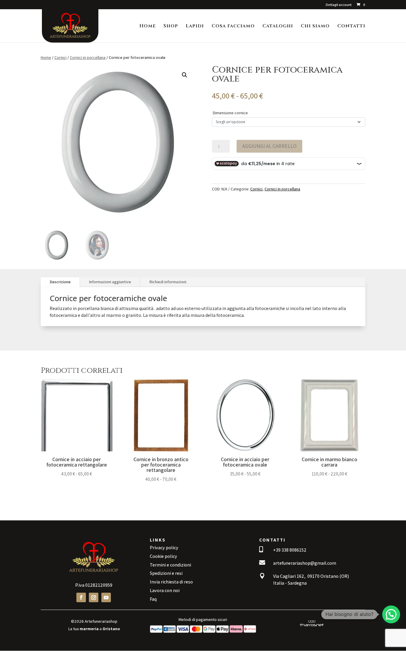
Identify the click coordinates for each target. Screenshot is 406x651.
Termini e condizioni (170, 565)
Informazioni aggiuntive (110, 281)
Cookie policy (163, 556)
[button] (184, 75)
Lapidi (195, 26)
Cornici (60, 57)
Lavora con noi (165, 590)
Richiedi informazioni (167, 281)
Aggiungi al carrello (269, 146)
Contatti (351, 26)
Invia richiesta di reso (171, 582)
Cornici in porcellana (88, 57)
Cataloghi (277, 26)
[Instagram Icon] (93, 597)
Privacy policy (164, 547)
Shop (170, 26)
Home (147, 26)
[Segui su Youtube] (106, 597)
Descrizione (60, 281)
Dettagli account (339, 5)
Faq (153, 599)
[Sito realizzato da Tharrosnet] (312, 626)
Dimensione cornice (230, 112)
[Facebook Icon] (81, 597)
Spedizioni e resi (166, 573)
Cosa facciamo (233, 26)
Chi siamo (315, 26)
